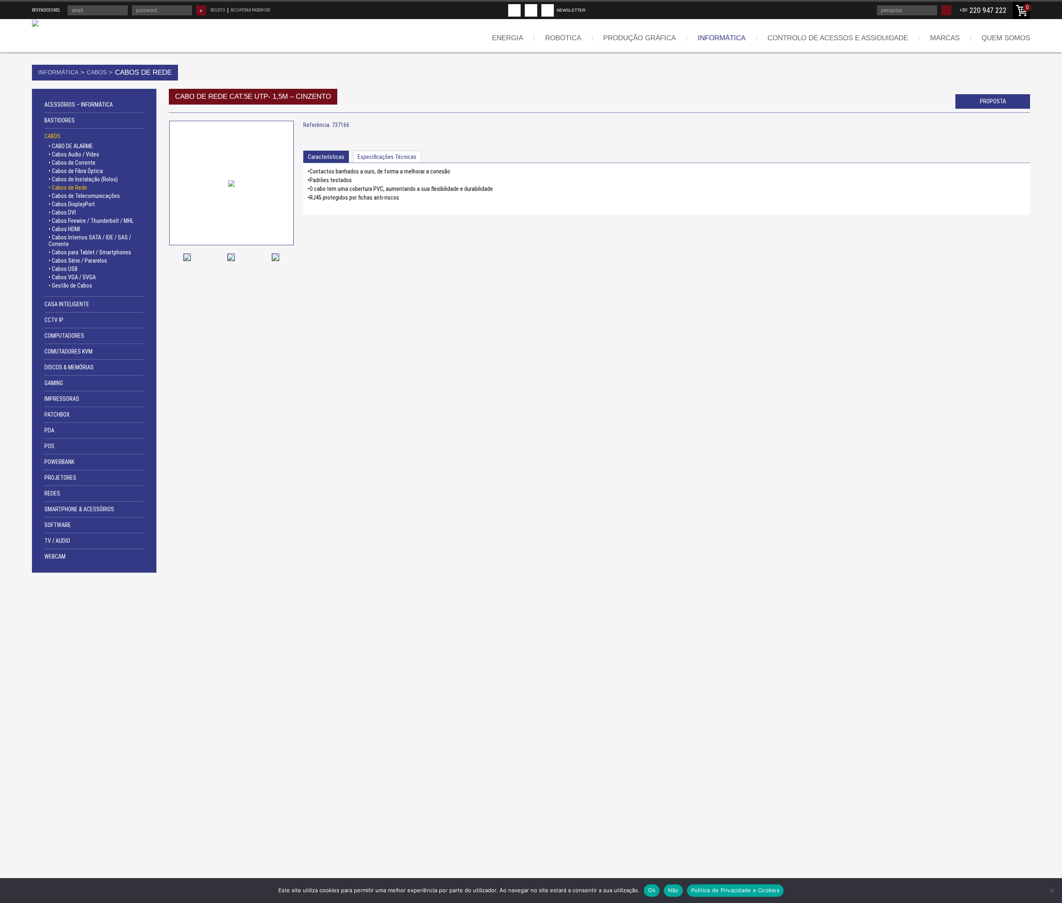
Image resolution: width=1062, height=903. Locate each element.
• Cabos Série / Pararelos (78, 260)
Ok (651, 890)
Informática (721, 38)
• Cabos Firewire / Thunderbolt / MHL (91, 220)
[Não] (1051, 890)
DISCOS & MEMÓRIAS (69, 367)
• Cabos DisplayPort (72, 204)
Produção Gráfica (639, 38)
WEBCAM (55, 556)
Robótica (563, 38)
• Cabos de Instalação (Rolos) (83, 179)
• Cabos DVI (62, 212)
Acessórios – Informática (78, 104)
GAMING (53, 383)
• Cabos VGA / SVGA (72, 277)
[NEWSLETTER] (547, 10)
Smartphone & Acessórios (79, 509)
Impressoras (61, 398)
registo (217, 10)
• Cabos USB (63, 269)
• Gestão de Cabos (70, 285)
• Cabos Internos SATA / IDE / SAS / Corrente (90, 240)
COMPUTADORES (64, 335)
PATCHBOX (57, 414)
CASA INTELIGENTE (66, 304)
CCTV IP (53, 320)
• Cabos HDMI (64, 229)
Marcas (945, 38)
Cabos (97, 72)
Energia (507, 38)
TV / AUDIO (57, 540)
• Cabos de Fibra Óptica (76, 171)
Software (57, 525)
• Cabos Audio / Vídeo (74, 154)
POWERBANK (59, 462)
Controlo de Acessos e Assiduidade (837, 38)
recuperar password (250, 10)
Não (673, 890)
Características (326, 157)
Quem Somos (1006, 38)
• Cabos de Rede (68, 187)
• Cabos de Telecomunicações (84, 196)
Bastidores (59, 120)
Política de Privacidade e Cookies (735, 890)
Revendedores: (46, 10)
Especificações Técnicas (387, 157)
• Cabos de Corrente (72, 162)
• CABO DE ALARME (71, 146)
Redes (52, 493)
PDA (49, 430)
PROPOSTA (993, 101)
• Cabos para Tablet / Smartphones (90, 252)
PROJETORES (60, 477)
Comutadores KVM (68, 351)
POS (49, 446)
